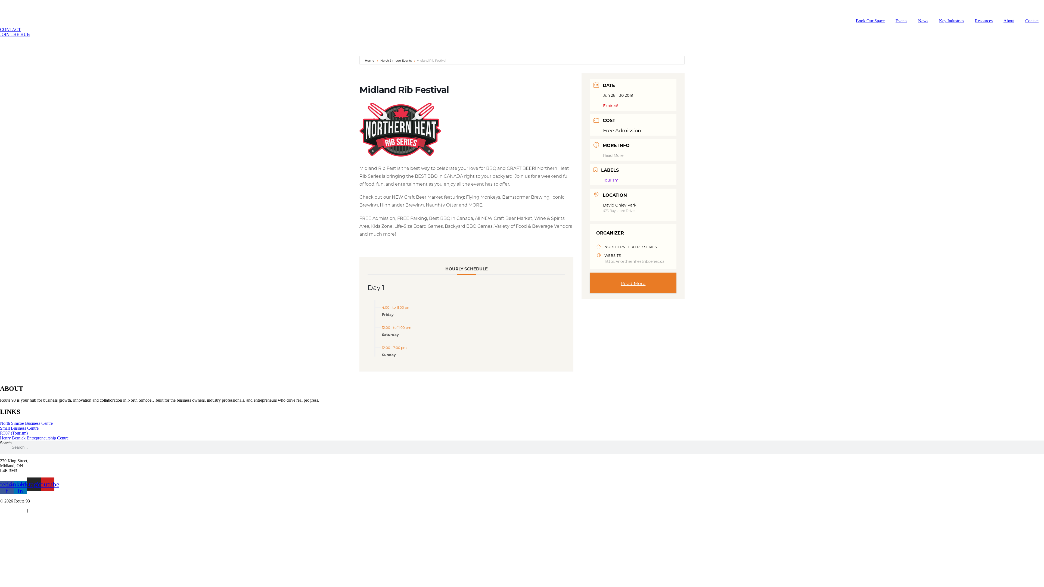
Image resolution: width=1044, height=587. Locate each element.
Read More (613, 155)
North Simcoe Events (396, 61)
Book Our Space (870, 20)
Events (901, 20)
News (923, 20)
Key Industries (951, 20)
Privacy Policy (12, 510)
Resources (984, 20)
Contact (1032, 20)
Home (370, 61)
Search (6, 443)
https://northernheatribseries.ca (634, 261)
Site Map (38, 510)
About (1008, 20)
